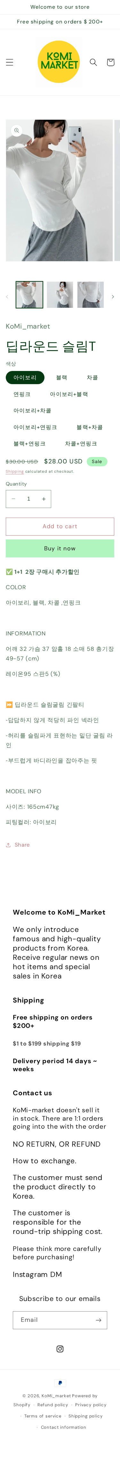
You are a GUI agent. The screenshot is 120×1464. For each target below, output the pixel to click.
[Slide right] (113, 297)
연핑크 (22, 394)
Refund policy (52, 1405)
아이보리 (25, 377)
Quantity (16, 484)
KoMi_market (56, 1396)
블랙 (62, 377)
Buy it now (60, 548)
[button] (9, 62)
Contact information (63, 1427)
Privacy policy (91, 1405)
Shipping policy (85, 1416)
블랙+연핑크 (29, 443)
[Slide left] (7, 297)
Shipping (15, 471)
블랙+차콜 (89, 427)
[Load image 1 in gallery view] (29, 294)
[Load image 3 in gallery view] (90, 294)
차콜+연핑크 (81, 443)
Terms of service (42, 1416)
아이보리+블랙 (69, 394)
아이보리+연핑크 (35, 427)
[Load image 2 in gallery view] (60, 294)
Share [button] (22, 844)
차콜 (92, 377)
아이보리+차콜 (32, 410)
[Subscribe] (98, 1320)
